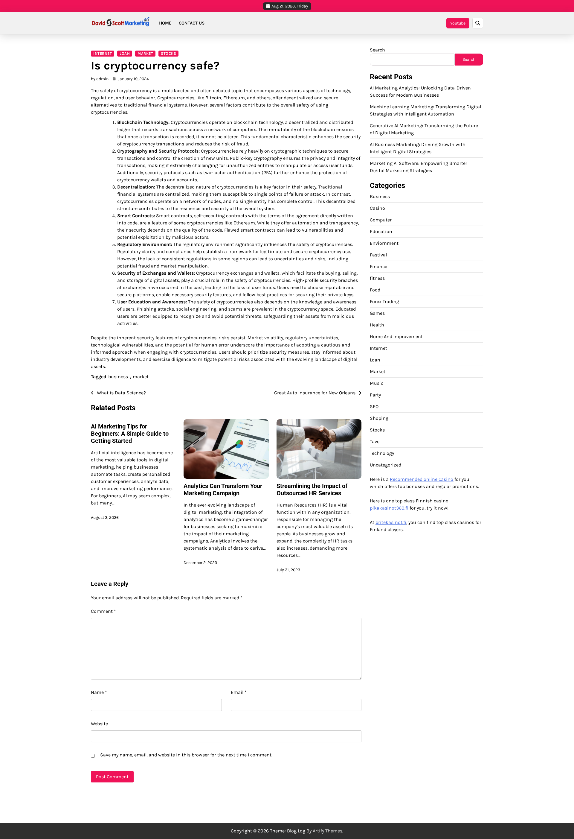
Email (239, 692)
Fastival (378, 254)
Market (145, 53)
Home (165, 23)
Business (380, 196)
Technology (382, 453)
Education (381, 231)
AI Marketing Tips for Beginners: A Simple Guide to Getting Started (130, 433)
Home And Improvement (396, 336)
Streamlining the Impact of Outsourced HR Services (312, 489)
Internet (102, 53)
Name (99, 692)
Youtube (457, 23)
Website (99, 723)
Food (375, 289)
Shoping (379, 418)
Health (377, 324)
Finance (378, 266)
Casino (377, 208)
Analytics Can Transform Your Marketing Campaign (223, 489)
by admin (100, 78)
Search (377, 50)
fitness (377, 278)
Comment (103, 611)
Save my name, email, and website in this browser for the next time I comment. (186, 755)
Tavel (375, 441)
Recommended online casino (421, 479)
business (118, 376)
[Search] (477, 23)
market (141, 376)
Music (376, 383)
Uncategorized (385, 464)
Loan (125, 53)
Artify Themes (327, 831)
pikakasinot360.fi (389, 507)
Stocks (168, 53)
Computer (381, 219)
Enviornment (384, 243)
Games (377, 313)
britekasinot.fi (390, 522)
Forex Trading (384, 301)
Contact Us (191, 23)
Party (375, 394)
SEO (374, 406)
